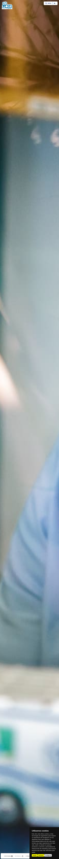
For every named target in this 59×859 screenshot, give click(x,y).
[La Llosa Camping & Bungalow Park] (7, 5)
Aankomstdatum (7, 856)
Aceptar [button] (35, 855)
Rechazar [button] (40, 855)
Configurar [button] (48, 855)
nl (55, 3)
